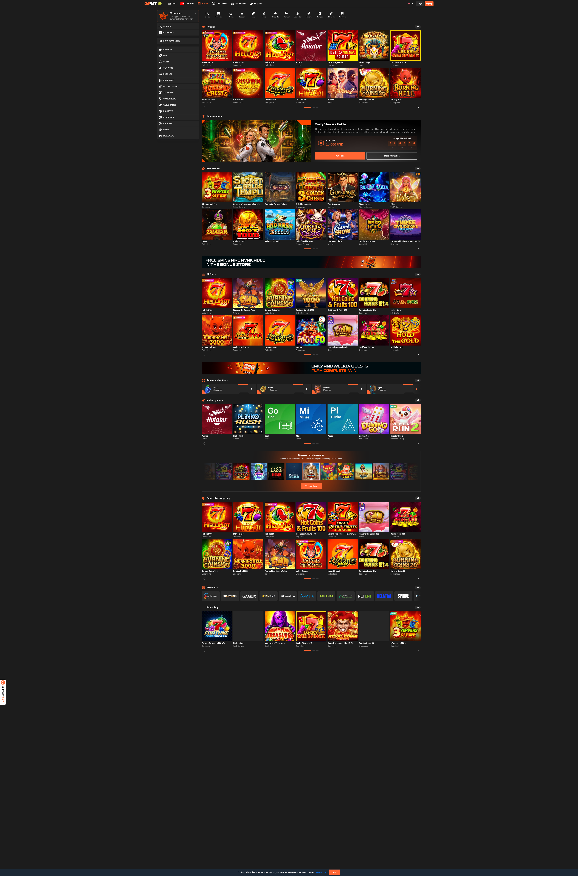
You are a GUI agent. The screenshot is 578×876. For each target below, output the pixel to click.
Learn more (321, 872)
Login (420, 4)
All (418, 27)
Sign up (429, 4)
